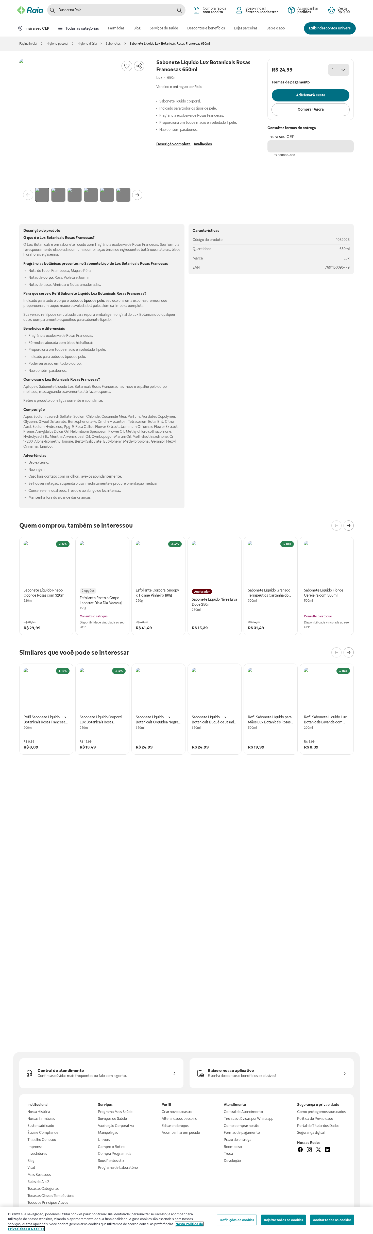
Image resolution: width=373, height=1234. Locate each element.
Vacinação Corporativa (116, 1126)
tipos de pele (94, 301)
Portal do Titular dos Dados (318, 1126)
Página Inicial (28, 43)
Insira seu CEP (281, 136)
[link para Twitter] (318, 1150)
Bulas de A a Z (38, 1182)
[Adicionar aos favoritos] (127, 66)
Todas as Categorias (43, 1189)
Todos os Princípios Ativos (47, 1203)
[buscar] (179, 10)
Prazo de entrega (237, 1140)
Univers (104, 1140)
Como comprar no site (241, 1126)
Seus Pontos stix (111, 1161)
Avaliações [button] (203, 144)
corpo (48, 277)
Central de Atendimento (243, 1112)
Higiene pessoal (57, 43)
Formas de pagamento (242, 1133)
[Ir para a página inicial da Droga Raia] (30, 10)
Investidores (37, 1154)
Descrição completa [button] (173, 144)
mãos (129, 387)
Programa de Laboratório (118, 1168)
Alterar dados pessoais (179, 1119)
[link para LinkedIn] (328, 1150)
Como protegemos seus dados (321, 1112)
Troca (228, 1154)
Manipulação (108, 1133)
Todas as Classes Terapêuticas (50, 1196)
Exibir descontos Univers (330, 28)
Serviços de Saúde (112, 1119)
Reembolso (233, 1147)
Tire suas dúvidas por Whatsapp (248, 1119)
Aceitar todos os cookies (332, 1220)
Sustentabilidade (40, 1126)
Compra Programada (114, 1154)
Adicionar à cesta (310, 95)
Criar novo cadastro (177, 1112)
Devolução (232, 1161)
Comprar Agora (311, 109)
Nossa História (38, 1112)
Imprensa (34, 1147)
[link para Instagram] (309, 1150)
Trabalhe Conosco (41, 1140)
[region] (186, 1220)
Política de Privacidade (315, 1119)
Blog (31, 1161)
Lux (347, 258)
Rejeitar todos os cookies (283, 1220)
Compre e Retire (111, 1147)
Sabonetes (113, 43)
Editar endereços (175, 1126)
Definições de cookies (237, 1220)
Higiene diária (87, 43)
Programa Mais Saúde (115, 1112)
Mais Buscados (39, 1175)
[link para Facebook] (300, 1150)
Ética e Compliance (42, 1133)
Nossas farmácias (41, 1119)
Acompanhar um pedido (181, 1133)
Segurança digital (311, 1133)
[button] (82, 122)
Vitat (31, 1168)
